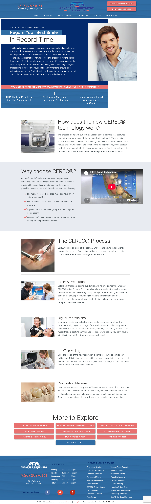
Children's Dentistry (94, 474)
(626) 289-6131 (30, 5)
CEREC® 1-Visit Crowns (96, 487)
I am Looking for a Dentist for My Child (75, 425)
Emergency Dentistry (119, 493)
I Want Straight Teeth (75, 437)
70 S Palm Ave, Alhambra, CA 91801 (30, 9)
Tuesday (54, 473)
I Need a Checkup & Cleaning (34, 425)
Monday (54, 469)
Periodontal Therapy (94, 477)
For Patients (83, 15)
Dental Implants (117, 470)
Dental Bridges (92, 490)
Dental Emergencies (121, 9)
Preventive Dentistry (95, 467)
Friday (53, 483)
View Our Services (75, 443)
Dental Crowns (92, 483)
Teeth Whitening (117, 483)
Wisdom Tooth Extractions (120, 467)
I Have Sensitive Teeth (117, 437)
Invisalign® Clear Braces (120, 487)
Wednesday (55, 476)
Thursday (54, 479)
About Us (48, 15)
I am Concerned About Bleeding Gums (117, 425)
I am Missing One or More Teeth (117, 431)
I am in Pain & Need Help (34, 431)
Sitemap (69, 502)
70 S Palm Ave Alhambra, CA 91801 (34, 482)
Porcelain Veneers (118, 477)
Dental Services (64, 15)
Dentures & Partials (94, 493)
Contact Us (111, 15)
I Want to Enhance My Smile (34, 437)
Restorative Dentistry (95, 480)
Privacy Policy (77, 502)
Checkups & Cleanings (95, 470)
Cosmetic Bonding (117, 480)
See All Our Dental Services (121, 497)
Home (36, 15)
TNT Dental (110, 502)
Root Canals (91, 497)
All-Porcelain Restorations (121, 490)
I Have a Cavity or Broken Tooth (75, 431)
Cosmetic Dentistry (118, 474)
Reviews (97, 15)
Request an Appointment (121, 4)
